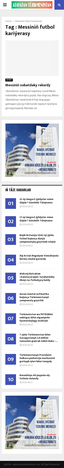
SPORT (9, 80)
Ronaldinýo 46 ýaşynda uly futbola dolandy (35, 376)
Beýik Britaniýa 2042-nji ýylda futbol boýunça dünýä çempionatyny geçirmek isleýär (38, 238)
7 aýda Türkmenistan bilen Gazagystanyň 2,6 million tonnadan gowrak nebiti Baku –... (39, 338)
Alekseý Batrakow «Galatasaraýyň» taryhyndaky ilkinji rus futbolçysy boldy (37, 277)
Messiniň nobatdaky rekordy (27, 85)
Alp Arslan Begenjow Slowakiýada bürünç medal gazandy (39, 257)
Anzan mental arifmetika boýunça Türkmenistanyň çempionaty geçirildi (34, 297)
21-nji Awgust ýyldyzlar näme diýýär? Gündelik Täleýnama (36, 218)
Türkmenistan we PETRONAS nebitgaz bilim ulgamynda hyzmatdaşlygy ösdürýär (36, 317)
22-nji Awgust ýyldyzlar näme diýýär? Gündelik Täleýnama (36, 200)
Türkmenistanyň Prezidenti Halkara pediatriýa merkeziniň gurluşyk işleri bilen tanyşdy (37, 358)
